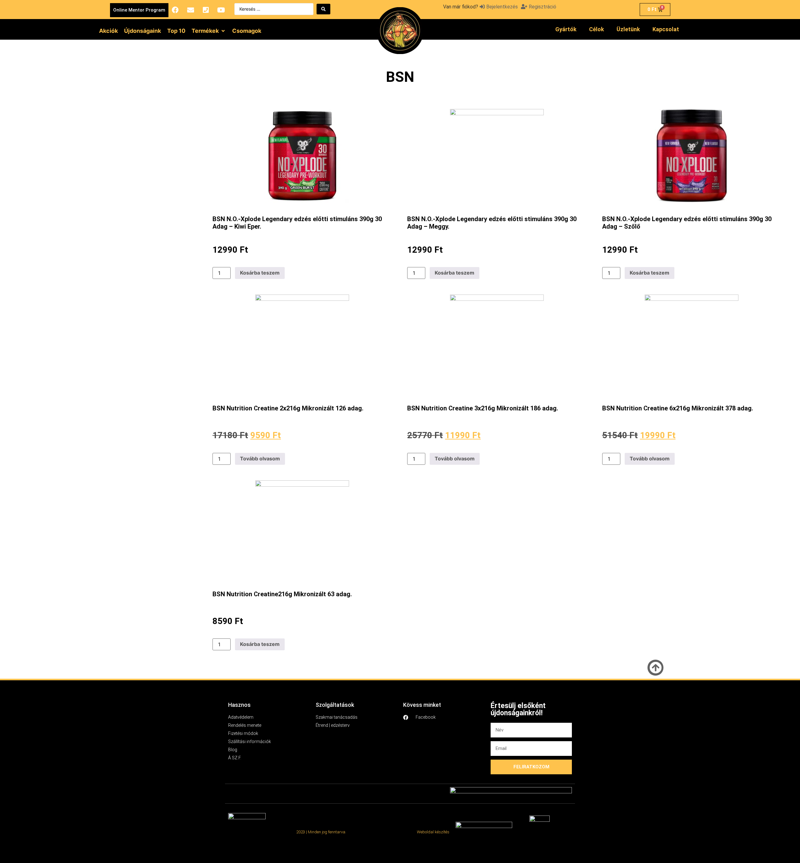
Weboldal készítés (433, 832)
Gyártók (566, 29)
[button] (208, 31)
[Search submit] (323, 9)
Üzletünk (628, 29)
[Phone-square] (206, 10)
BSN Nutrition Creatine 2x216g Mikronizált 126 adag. (287, 408)
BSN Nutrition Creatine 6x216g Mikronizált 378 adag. (677, 408)
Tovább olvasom (260, 458)
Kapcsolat (665, 29)
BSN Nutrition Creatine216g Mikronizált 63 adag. (282, 594)
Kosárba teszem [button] (260, 273)
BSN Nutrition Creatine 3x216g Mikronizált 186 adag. (482, 408)
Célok (596, 29)
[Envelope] (191, 10)
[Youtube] (221, 10)
